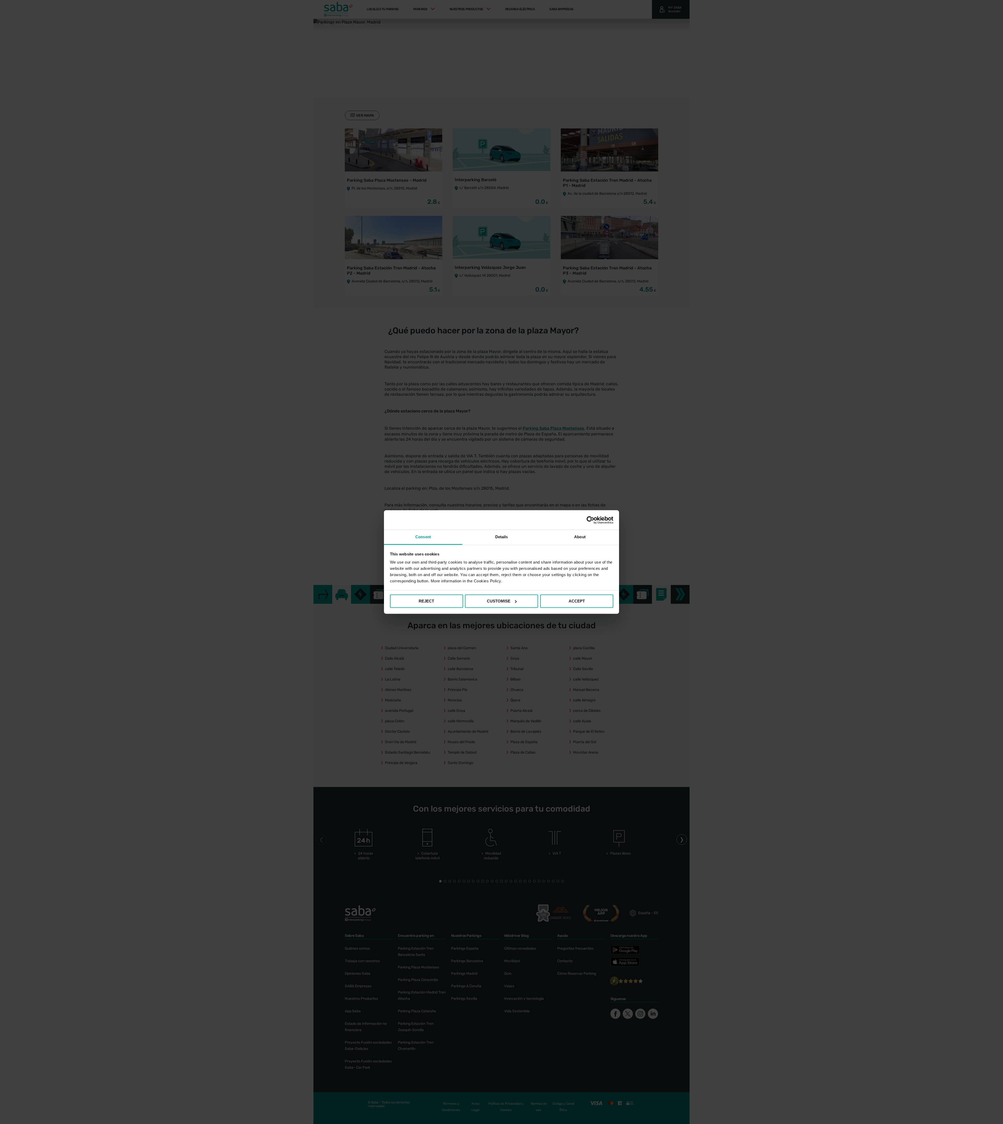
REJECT (426, 601)
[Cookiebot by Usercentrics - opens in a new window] (590, 520)
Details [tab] (501, 537)
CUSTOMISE (498, 601)
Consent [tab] (423, 537)
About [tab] (580, 537)
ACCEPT (577, 601)
